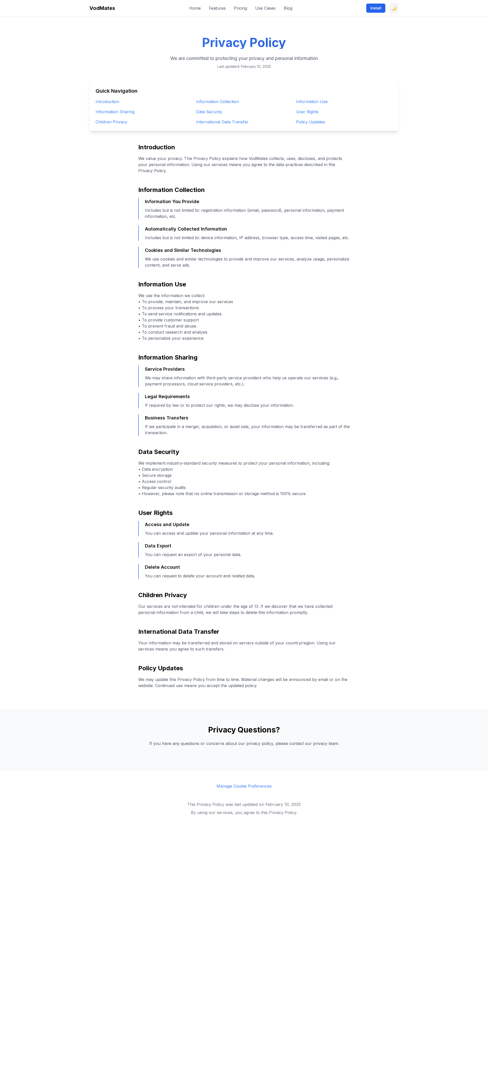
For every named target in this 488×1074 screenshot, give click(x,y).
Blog (288, 8)
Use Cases (265, 8)
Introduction (107, 101)
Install (375, 8)
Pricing (240, 8)
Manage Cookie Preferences (244, 786)
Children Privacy (111, 121)
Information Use (312, 101)
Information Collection (217, 101)
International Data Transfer (222, 121)
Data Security (209, 111)
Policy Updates (310, 121)
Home (195, 8)
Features (217, 8)
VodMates (102, 8)
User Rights (307, 111)
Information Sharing (115, 111)
